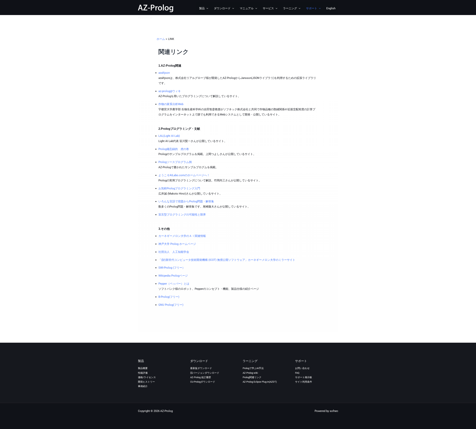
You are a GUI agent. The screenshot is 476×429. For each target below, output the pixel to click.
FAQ (297, 372)
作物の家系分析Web (171, 104)
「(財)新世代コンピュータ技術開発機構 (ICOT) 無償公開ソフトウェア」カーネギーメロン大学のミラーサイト (226, 260)
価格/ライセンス (147, 377)
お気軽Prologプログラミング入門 (179, 188)
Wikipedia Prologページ (173, 275)
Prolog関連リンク (252, 377)
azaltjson (164, 72)
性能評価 (143, 372)
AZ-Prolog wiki (250, 372)
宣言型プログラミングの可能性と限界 (182, 214)
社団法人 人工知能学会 (174, 252)
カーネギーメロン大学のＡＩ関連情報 (182, 236)
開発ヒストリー (146, 381)
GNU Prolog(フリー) (171, 304)
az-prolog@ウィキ (169, 91)
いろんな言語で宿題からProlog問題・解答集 (186, 201)
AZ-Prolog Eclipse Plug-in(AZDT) (260, 381)
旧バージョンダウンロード (204, 372)
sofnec (157, 17)
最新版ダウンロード (201, 368)
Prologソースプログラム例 (175, 162)
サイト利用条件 (303, 381)
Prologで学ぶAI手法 (253, 368)
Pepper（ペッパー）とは (173, 283)
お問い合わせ (302, 368)
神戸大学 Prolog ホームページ (177, 244)
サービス (268, 8)
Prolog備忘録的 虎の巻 (173, 149)
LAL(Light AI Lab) (169, 136)
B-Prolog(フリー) (169, 296)
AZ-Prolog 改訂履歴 (200, 377)
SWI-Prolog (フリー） (171, 267)
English (330, 8)
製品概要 (143, 368)
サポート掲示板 (303, 377)
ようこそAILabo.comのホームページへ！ (184, 175)
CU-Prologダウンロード (202, 381)
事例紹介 (143, 386)
